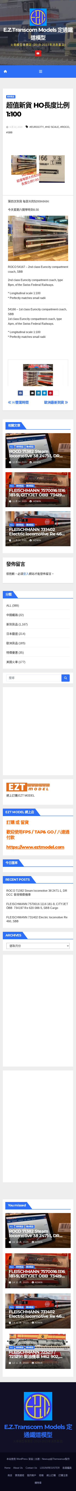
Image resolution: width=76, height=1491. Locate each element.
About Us (18, 1468)
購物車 (38, 1482)
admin (37, 462)
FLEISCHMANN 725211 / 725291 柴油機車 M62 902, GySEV (34, 1357)
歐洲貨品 (30, 447)
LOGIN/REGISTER (50, 1468)
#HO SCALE (52, 127)
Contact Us (31, 1468)
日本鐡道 (12, 633)
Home (7, 1468)
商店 (10, 1475)
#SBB (9, 132)
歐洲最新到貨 (54, 402)
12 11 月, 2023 (20, 1363)
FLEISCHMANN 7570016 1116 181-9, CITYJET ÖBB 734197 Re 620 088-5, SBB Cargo (37, 495)
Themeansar (58, 1459)
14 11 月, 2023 (20, 1282)
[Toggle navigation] (41, 71)
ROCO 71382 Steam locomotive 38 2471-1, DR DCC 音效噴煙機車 (34, 456)
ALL (11, 447)
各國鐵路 (67, 1468)
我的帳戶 (31, 1475)
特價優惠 (12, 652)
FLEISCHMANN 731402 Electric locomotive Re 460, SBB (37, 534)
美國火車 (12, 662)
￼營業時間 (20, 402)
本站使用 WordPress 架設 (20, 1459)
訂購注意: (63, 1475)
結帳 (41, 1475)
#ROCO (64, 127)
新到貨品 (10, 97)
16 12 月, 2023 (20, 1242)
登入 (26, 573)
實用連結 (19, 1475)
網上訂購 (51, 1475)
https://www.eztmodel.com (35, 847)
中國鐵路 (12, 615)
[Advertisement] (20, 1009)
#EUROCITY (37, 127)
